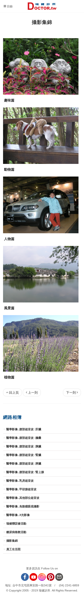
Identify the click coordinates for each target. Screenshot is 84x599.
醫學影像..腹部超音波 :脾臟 (23, 463)
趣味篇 (9, 100)
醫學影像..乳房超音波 (20, 480)
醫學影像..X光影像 (18, 515)
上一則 (33, 392)
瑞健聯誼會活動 (16, 523)
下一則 (71, 392)
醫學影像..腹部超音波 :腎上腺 (25, 472)
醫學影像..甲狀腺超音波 (21, 489)
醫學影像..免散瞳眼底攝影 (22, 506)
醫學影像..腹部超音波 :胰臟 (23, 446)
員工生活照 (13, 549)
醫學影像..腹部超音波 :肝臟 (23, 429)
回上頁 (14, 392)
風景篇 (9, 308)
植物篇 (9, 377)
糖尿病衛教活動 (16, 532)
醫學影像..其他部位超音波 (22, 497)
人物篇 (9, 239)
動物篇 (9, 169)
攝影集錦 (12, 540)
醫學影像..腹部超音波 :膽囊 (23, 437)
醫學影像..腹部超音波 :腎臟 (23, 455)
